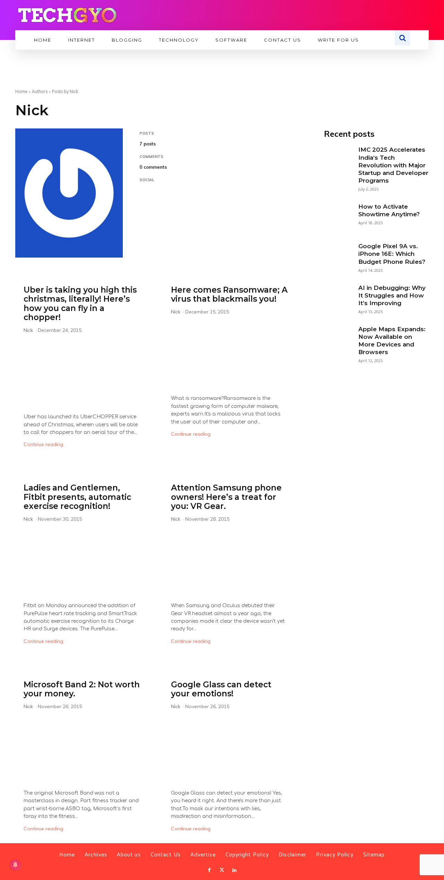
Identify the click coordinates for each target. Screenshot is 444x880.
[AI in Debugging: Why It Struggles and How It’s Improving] (337, 297)
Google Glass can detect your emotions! (221, 689)
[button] (402, 37)
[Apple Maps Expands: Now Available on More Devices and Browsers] (337, 338)
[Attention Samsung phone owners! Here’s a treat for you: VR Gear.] (229, 563)
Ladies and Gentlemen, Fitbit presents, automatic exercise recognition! (77, 497)
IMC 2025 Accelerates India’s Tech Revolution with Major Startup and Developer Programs (393, 165)
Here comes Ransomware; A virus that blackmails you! (229, 294)
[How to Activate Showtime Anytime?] (337, 216)
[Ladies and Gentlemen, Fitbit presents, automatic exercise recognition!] (82, 563)
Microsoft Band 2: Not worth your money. (82, 689)
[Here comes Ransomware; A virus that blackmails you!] (229, 356)
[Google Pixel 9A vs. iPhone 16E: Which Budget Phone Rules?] (337, 255)
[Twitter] (222, 870)
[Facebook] (209, 870)
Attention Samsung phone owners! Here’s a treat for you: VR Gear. (226, 497)
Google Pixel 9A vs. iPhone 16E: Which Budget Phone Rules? (391, 254)
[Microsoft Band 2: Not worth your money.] (82, 751)
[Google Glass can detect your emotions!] (229, 751)
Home (21, 91)
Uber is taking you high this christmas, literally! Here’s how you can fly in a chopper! (80, 303)
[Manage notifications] (15, 864)
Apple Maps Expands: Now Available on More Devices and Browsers (392, 340)
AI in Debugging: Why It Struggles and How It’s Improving (392, 295)
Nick (28, 330)
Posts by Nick (65, 91)
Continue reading (43, 444)
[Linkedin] (234, 870)
